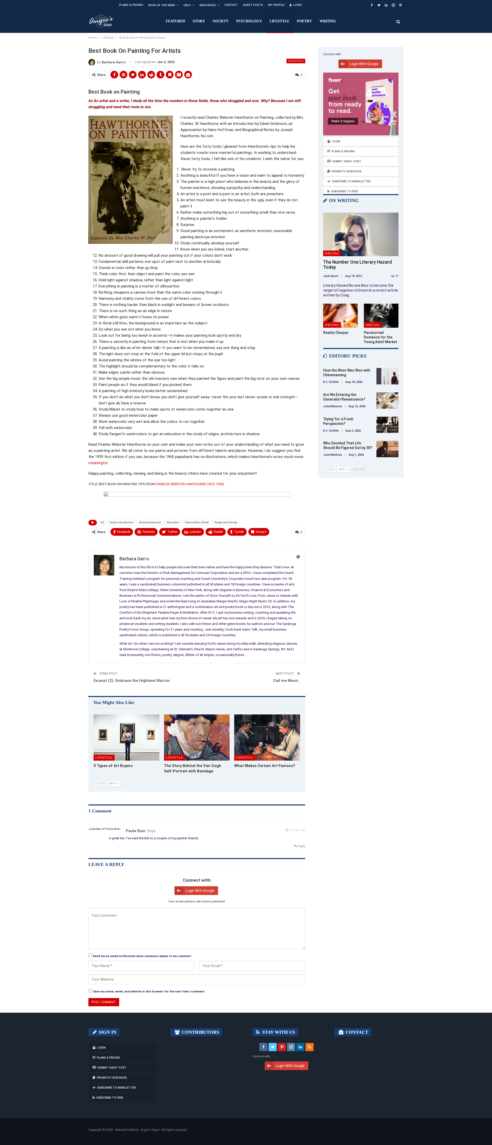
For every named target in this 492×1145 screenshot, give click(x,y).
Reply (301, 846)
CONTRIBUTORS (199, 1032)
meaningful (97, 463)
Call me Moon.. (286, 680)
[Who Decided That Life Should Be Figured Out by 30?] (387, 449)
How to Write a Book (197, 522)
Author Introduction (122, 522)
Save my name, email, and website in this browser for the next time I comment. (149, 991)
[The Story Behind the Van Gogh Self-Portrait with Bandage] (197, 737)
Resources (208, 5)
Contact (231, 5)
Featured (175, 21)
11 (396, 276)
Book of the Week (161, 5)
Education (173, 522)
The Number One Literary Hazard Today (357, 264)
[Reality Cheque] (340, 316)
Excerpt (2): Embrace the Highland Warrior (132, 680)
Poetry (304, 21)
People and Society (225, 522)
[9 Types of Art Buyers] (126, 737)
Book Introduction (150, 522)
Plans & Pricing (131, 5)
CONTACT (356, 1032)
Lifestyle (279, 21)
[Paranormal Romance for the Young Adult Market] (381, 316)
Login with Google (200, 891)
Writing (328, 21)
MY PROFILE (276, 5)
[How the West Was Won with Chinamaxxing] (387, 376)
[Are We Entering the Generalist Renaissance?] (387, 400)
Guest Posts (253, 5)
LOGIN (297, 5)
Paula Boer (136, 831)
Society (221, 21)
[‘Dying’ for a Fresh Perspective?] (387, 425)
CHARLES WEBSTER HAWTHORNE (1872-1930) (190, 484)
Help (187, 5)
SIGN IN (106, 1032)
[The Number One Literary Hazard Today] (360, 234)
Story (199, 21)
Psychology (249, 21)
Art (102, 522)
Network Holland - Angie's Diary (137, 1130)
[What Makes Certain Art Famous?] (267, 737)
